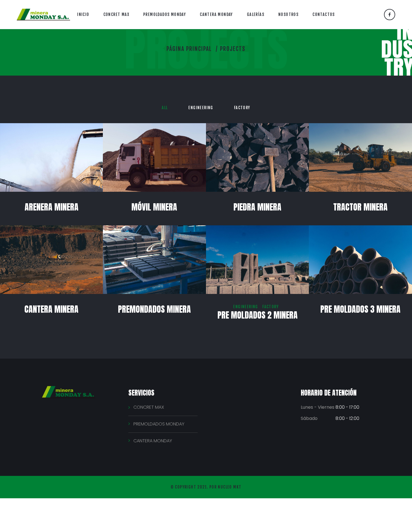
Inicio (83, 14)
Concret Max (116, 14)
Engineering (200, 107)
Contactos (324, 14)
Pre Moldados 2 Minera (257, 315)
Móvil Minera (154, 207)
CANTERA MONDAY (152, 441)
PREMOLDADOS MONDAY (158, 424)
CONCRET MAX (148, 407)
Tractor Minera (360, 207)
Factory (242, 107)
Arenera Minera (51, 207)
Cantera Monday (216, 14)
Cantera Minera (51, 309)
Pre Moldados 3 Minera (360, 309)
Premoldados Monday (164, 14)
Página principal (189, 48)
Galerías (255, 14)
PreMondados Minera (154, 309)
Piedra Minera (257, 207)
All (165, 107)
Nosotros (288, 14)
